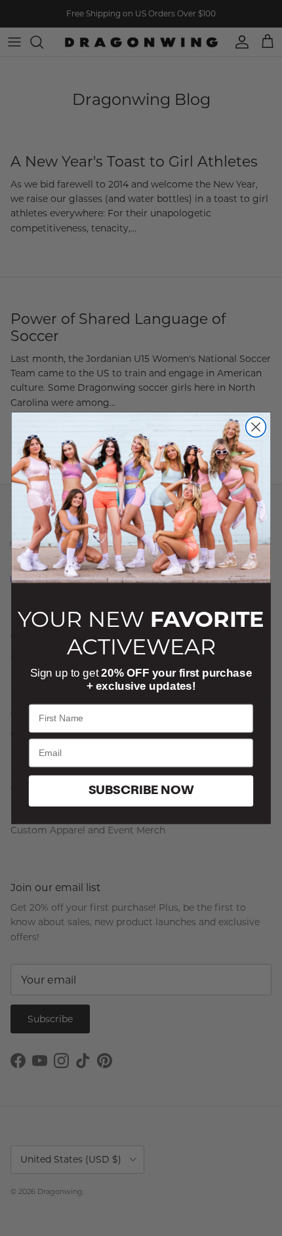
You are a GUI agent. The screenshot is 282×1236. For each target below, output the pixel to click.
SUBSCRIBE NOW (141, 791)
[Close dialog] (256, 427)
